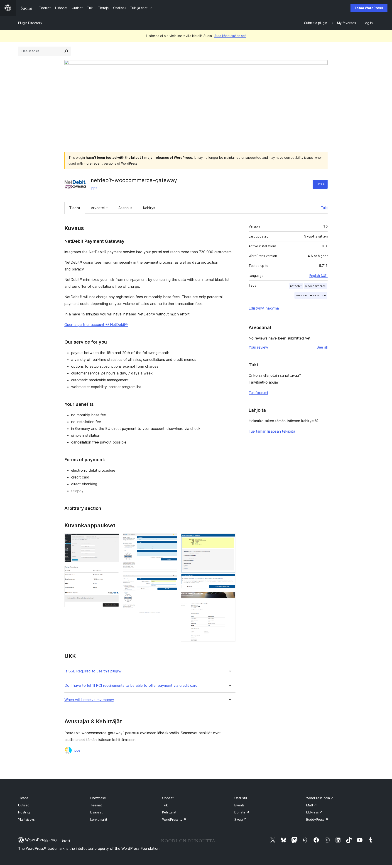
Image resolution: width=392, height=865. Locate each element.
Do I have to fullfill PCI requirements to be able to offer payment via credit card (131, 685)
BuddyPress (317, 819)
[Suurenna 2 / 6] (113, 572)
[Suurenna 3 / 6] (171, 539)
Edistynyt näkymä (264, 308)
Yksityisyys (26, 819)
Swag (240, 819)
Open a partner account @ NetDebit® (96, 324)
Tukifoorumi (258, 392)
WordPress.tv (174, 819)
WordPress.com (320, 798)
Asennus (125, 208)
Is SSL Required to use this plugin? (93, 671)
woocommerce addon (311, 295)
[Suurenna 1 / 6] (113, 539)
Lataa (320, 184)
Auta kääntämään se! (230, 36)
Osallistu (240, 798)
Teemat (96, 805)
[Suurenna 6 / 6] (229, 598)
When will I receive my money (89, 700)
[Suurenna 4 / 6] (171, 581)
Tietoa (23, 798)
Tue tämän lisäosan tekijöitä (272, 431)
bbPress (314, 812)
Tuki (324, 208)
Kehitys (149, 208)
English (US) (318, 276)
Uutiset (23, 805)
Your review (258, 347)
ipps (94, 188)
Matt (311, 805)
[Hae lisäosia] (66, 51)
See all (322, 347)
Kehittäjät (169, 812)
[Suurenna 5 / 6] (229, 539)
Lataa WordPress (369, 8)
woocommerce (315, 286)
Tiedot (74, 208)
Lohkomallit (98, 819)
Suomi (65, 840)
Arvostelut (99, 208)
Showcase (98, 798)
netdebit (295, 286)
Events (239, 805)
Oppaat (168, 798)
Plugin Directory (30, 23)
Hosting (24, 812)
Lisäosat (96, 812)
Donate (241, 812)
